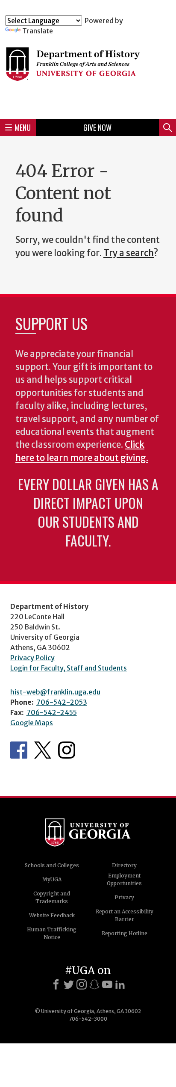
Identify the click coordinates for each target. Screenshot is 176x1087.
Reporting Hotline (124, 933)
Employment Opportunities (124, 879)
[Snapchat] (94, 984)
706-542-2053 (61, 702)
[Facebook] (56, 984)
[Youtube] (107, 984)
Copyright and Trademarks (51, 897)
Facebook (18, 750)
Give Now (97, 127)
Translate (37, 31)
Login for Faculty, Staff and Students (68, 668)
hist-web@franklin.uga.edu (55, 692)
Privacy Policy (32, 657)
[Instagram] (81, 984)
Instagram (66, 750)
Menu (23, 127)
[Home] (88, 73)
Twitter (42, 750)
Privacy (124, 897)
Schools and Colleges (52, 865)
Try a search (128, 253)
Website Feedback (52, 915)
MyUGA (52, 879)
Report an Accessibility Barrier (124, 915)
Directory (124, 865)
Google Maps (31, 722)
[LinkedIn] (120, 984)
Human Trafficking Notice (51, 933)
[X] (69, 984)
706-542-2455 (51, 712)
